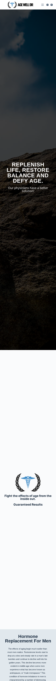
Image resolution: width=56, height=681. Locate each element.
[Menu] (42, 5)
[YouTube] (52, 5)
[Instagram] (47, 5)
